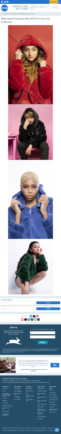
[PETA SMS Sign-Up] (25, 319)
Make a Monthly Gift (41, 394)
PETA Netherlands (53, 397)
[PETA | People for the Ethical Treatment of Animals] (4, 8)
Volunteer (4, 400)
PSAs (27, 393)
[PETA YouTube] (22, 319)
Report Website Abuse (39, 430)
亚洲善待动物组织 (53, 409)
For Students (17, 397)
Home (2, 13)
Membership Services (40, 413)
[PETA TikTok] (32, 319)
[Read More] (30, 365)
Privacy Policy (21, 430)
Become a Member (42, 391)
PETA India (52, 402)
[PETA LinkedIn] (28, 319)
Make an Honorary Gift (42, 401)
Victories (4, 398)
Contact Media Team (29, 400)
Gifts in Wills (40, 406)
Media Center (29, 388)
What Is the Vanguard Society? (42, 409)
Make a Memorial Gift (41, 397)
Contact (28, 428)
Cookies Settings (50, 430)
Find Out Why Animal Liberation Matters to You (6, 395)
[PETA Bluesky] (35, 319)
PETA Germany (53, 395)
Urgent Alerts (17, 388)
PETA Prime (5, 403)
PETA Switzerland (53, 399)
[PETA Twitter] (34, 316)
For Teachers (17, 399)
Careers (4, 391)
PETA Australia (52, 404)
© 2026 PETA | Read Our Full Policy (11, 428)
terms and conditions (44, 349)
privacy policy (5, 351)
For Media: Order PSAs (30, 396)
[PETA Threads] (38, 319)
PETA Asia (51, 407)
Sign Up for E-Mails (7, 405)
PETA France (52, 392)
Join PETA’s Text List (6, 408)
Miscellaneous (8, 13)
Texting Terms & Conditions (9, 430)
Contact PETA (5, 411)
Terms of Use (29, 430)
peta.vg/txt (24, 305)
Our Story (4, 388)
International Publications (5, 414)
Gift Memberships (41, 416)
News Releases (29, 391)
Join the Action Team (17, 394)
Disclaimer (50, 428)
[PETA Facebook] (31, 316)
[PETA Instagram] (37, 316)
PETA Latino (52, 412)
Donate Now (40, 388)
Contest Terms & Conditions (39, 428)
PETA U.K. (51, 390)
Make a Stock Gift (41, 404)
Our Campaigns (18, 391)
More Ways (40, 418)
